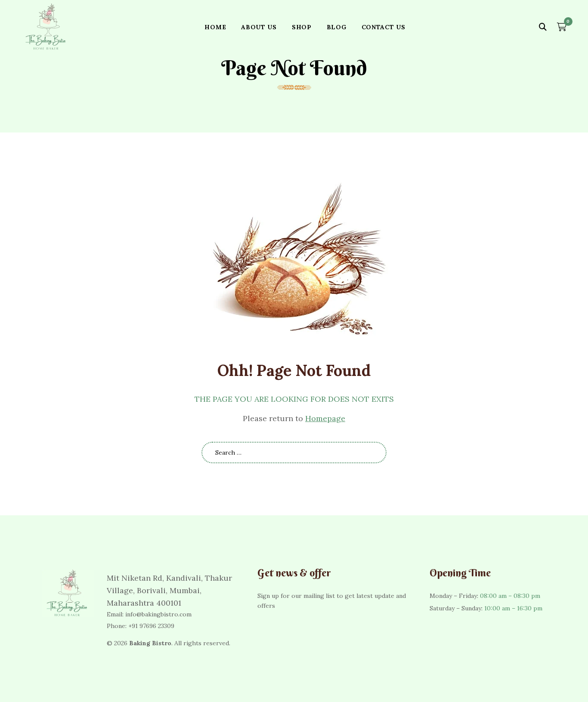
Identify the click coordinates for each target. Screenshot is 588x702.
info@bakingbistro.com (158, 614)
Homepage (325, 418)
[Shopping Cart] (562, 27)
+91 (151, 626)
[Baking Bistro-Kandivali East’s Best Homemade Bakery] (46, 27)
